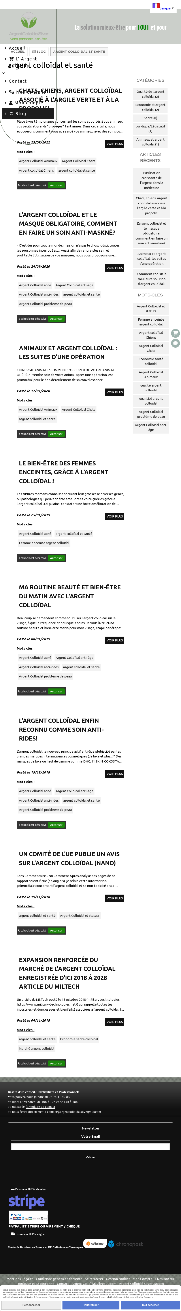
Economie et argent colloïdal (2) (150, 107)
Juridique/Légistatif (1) (150, 128)
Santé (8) (150, 118)
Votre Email (90, 1136)
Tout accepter (150, 1305)
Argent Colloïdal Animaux (38, 161)
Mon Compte (143, 1279)
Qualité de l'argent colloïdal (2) (150, 94)
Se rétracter (94, 1279)
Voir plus (115, 143)
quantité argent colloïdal (151, 401)
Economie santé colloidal (79, 1039)
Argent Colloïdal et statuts (80, 915)
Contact (63, 1284)
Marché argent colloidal (36, 1048)
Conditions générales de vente (59, 1279)
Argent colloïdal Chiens (36, 170)
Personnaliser (31, 1305)
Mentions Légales (20, 1279)
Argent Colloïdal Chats (78, 161)
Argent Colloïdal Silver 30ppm (141, 1284)
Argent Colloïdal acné (35, 285)
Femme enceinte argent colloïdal (44, 543)
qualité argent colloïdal (151, 387)
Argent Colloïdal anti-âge (74, 285)
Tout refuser (91, 1305)
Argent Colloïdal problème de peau (45, 304)
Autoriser (56, 185)
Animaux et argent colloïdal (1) (150, 142)
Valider (90, 1157)
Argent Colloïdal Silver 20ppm (94, 1284)
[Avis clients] (175, 343)
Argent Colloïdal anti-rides (39, 294)
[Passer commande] (175, 333)
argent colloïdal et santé (76, 170)
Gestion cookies (118, 1279)
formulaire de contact (40, 1106)
